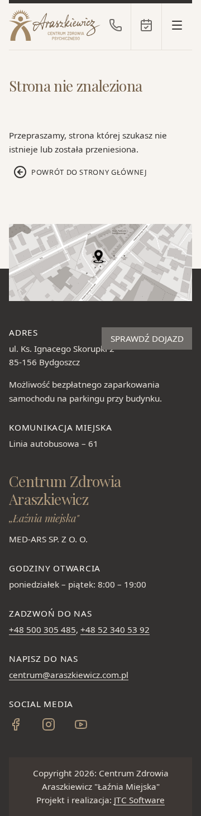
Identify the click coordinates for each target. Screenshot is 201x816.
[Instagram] (57, 727)
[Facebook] (24, 727)
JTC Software (139, 799)
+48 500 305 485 (42, 629)
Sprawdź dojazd (147, 338)
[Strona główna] (54, 25)
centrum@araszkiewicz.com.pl (68, 674)
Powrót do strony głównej (89, 172)
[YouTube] (89, 727)
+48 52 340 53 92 (115, 629)
